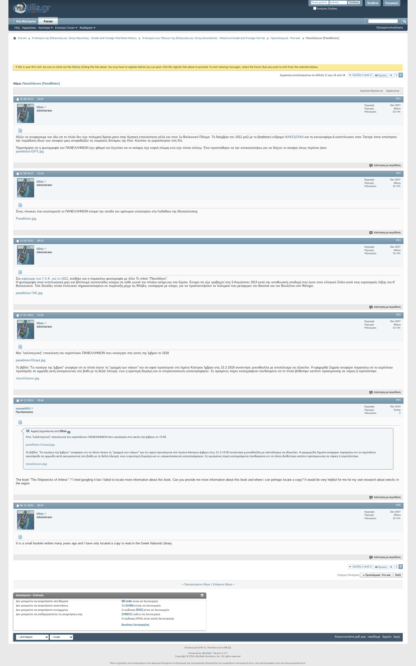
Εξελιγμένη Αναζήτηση (390, 27)
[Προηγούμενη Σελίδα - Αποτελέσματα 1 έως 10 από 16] (391, 75)
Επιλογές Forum (64, 27)
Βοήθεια (372, 3)
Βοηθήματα (86, 27)
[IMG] (139, 610)
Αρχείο (386, 636)
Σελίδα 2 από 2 (362, 75)
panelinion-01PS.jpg (30, 151)
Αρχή (398, 575)
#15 (398, 400)
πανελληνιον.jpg (27, 378)
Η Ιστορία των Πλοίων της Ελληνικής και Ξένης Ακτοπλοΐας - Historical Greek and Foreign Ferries (203, 38)
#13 (398, 240)
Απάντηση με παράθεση (387, 165)
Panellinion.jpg (26, 218)
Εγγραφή (391, 3)
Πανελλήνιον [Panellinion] (41, 84)
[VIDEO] (127, 614)
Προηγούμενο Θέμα (197, 584)
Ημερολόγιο (29, 27)
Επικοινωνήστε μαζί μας (350, 636)
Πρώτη (382, 75)
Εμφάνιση (391, 91)
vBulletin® (207, 653)
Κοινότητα (44, 27)
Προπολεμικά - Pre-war (285, 38)
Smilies (130, 605)
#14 (398, 314)
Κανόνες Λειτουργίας (135, 624)
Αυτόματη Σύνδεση (326, 8)
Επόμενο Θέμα (222, 584)
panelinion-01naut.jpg (30, 360)
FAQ (17, 27)
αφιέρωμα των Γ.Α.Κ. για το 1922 (44, 278)
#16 (398, 505)
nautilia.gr (374, 636)
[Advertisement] (100, 52)
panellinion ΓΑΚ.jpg (29, 293)
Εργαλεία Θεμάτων (370, 91)
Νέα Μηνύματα (26, 21)
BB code (127, 601)
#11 (398, 98)
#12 (398, 173)
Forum (48, 21)
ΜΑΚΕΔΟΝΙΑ (295, 137)
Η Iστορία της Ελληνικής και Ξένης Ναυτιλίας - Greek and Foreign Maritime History (84, 38)
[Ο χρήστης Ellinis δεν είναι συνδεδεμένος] (25, 113)
